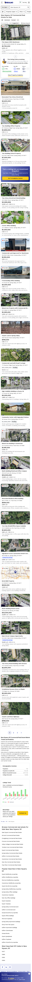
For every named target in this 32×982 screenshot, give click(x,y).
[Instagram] (9, 967)
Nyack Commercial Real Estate (10, 850)
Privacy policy (22, 971)
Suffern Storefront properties (10, 942)
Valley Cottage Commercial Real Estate (12, 844)
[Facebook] (2, 967)
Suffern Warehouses (7, 930)
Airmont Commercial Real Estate (10, 835)
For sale (3, 821)
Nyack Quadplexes (7, 936)
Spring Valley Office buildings (9, 892)
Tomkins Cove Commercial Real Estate (12, 847)
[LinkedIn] (6, 967)
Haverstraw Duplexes (8, 895)
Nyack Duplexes (6, 901)
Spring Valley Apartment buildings (11, 921)
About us (3, 971)
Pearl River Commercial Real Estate (11, 865)
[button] (20, 7)
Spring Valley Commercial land (10, 906)
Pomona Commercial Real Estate (11, 841)
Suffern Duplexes (6, 939)
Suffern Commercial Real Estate (10, 856)
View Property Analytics (15, 75)
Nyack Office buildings (8, 915)
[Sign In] (28, 2)
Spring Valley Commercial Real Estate (12, 853)
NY (6, 821)
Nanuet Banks (5, 933)
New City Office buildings (8, 898)
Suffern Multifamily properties (10, 877)
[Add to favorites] (28, 26)
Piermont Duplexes (7, 918)
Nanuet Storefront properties (10, 912)
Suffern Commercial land (8, 909)
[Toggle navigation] (2, 2)
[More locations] (18, 20)
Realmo (9, 2)
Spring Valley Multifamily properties (11, 889)
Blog (28, 971)
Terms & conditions (12, 971)
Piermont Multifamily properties (10, 880)
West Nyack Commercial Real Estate (12, 832)
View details (15, 40)
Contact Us (22, 813)
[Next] (28, 68)
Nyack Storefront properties (9, 886)
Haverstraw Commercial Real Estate (12, 859)
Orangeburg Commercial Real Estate (12, 838)
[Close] (29, 974)
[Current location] (2, 20)
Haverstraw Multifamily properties (11, 883)
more (27, 53)
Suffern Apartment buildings (9, 927)
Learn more (22, 979)
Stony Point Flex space (8, 924)
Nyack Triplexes (6, 904)
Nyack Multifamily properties (9, 874)
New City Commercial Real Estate (11, 862)
